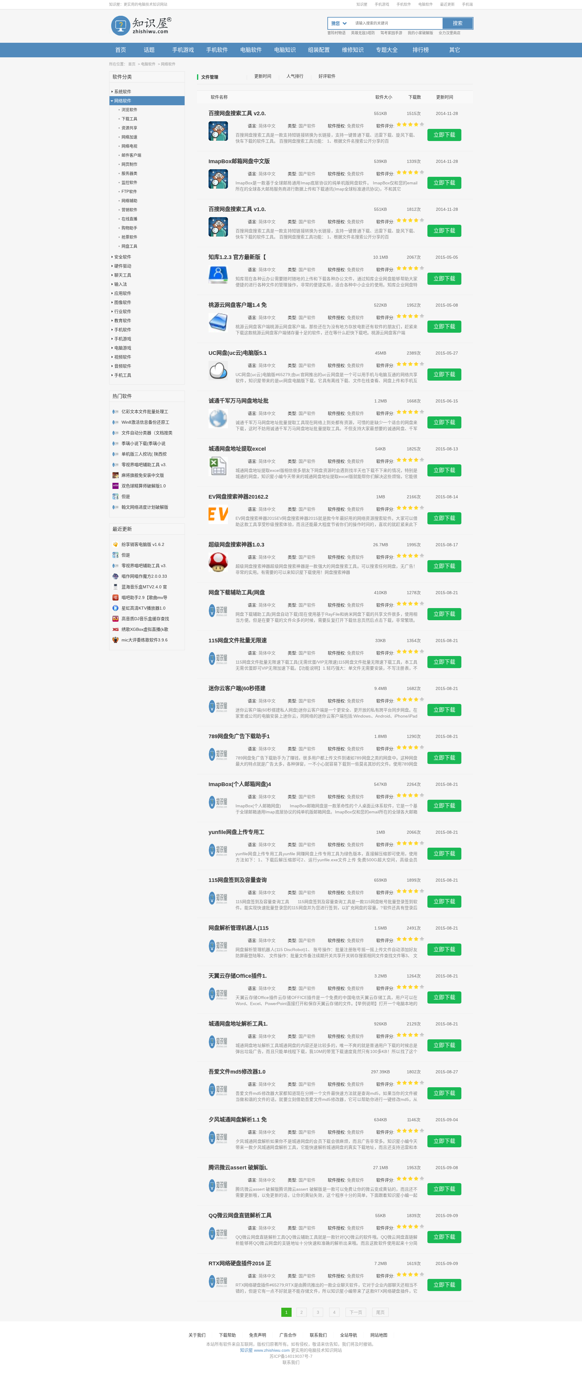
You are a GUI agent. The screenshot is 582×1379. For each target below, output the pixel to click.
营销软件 (129, 209)
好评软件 (327, 76)
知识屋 (361, 4)
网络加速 (129, 137)
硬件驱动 (122, 266)
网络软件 (168, 64)
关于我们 (197, 1335)
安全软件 (122, 256)
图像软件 (122, 302)
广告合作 (287, 1335)
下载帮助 (227, 1335)
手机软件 (403, 4)
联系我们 (318, 1335)
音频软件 (122, 366)
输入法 (120, 284)
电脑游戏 (122, 347)
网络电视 (129, 146)
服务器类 (129, 173)
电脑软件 (425, 4)
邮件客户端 (131, 155)
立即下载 (444, 135)
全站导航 (348, 1335)
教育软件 (122, 320)
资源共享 (129, 128)
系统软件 (122, 91)
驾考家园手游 (391, 33)
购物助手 (129, 228)
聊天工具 (122, 275)
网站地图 (378, 1335)
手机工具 (122, 375)
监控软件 (129, 182)
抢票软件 (129, 237)
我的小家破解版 (420, 33)
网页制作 (129, 164)
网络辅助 (129, 200)
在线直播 (129, 219)
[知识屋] (141, 26)
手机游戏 (382, 4)
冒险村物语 (336, 33)
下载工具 (129, 118)
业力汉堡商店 (449, 33)
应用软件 (122, 293)
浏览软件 (129, 109)
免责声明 (257, 1335)
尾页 (380, 1312)
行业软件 (122, 311)
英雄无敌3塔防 (363, 33)
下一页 (356, 1312)
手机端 (467, 4)
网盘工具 (129, 246)
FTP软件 (129, 191)
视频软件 (122, 357)
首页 (120, 50)
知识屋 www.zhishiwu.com (265, 1350)
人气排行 (294, 76)
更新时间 (262, 76)
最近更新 (447, 4)
